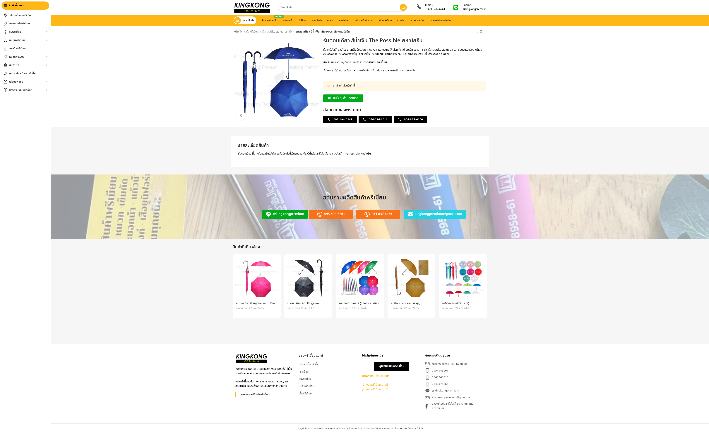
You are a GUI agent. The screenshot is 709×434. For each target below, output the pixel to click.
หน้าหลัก (238, 32)
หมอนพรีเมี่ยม (306, 386)
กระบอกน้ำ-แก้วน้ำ (308, 364)
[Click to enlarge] (241, 115)
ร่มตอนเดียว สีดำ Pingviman (304, 303)
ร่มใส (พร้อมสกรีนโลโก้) (455, 303)
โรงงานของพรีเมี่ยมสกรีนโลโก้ (409, 428)
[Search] (403, 7)
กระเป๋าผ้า (304, 372)
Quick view (275, 263)
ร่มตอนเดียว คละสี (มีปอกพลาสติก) (359, 303)
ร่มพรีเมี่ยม (252, 32)
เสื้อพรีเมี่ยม (305, 393)
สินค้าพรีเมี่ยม (261, 394)
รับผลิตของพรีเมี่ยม (328, 428)
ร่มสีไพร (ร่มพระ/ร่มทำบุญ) (405, 303)
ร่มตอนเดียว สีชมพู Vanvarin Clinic (256, 303)
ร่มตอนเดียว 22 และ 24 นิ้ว (277, 32)
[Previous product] (477, 32)
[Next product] (485, 32)
